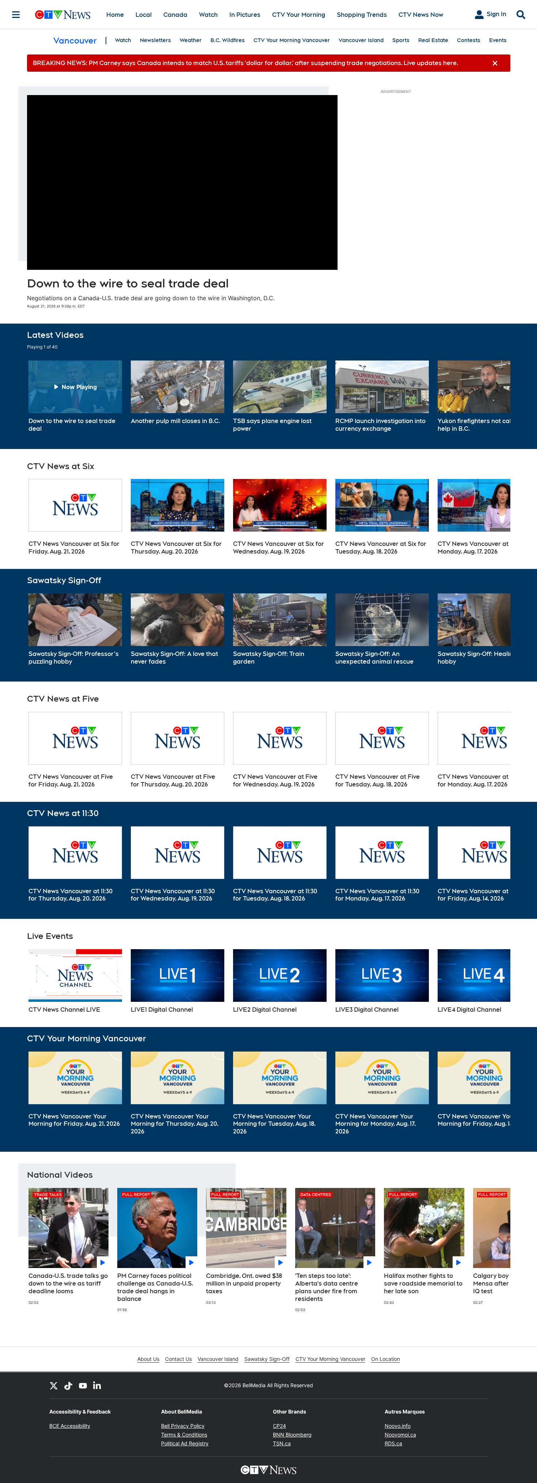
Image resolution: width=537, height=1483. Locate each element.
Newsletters (155, 40)
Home (115, 14)
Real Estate (433, 40)
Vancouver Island (361, 40)
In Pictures (244, 14)
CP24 (279, 1426)
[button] (495, 396)
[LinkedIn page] (97, 1385)
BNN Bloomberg (292, 1434)
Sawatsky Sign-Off (267, 1359)
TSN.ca (282, 1443)
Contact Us (178, 1359)
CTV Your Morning (298, 14)
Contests (468, 40)
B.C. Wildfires (227, 40)
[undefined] (75, 397)
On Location (385, 1359)
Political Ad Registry (185, 1443)
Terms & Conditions (184, 1434)
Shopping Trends (362, 14)
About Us (148, 1359)
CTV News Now (421, 14)
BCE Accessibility (69, 1426)
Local (144, 14)
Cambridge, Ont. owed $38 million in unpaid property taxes (244, 1283)
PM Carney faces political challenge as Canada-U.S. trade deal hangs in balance (155, 1287)
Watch (208, 14)
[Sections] (16, 14)
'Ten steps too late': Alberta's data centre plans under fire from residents (326, 1287)
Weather (191, 40)
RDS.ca (393, 1443)
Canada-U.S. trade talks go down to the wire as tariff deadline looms (68, 1283)
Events (498, 40)
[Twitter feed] (53, 1385)
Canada (175, 14)
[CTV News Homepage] (62, 14)
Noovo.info (398, 1426)
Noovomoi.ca (400, 1434)
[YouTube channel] (83, 1385)
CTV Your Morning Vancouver (292, 40)
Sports (401, 40)
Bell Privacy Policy (183, 1426)
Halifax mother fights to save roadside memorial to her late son (423, 1283)
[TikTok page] (68, 1385)
